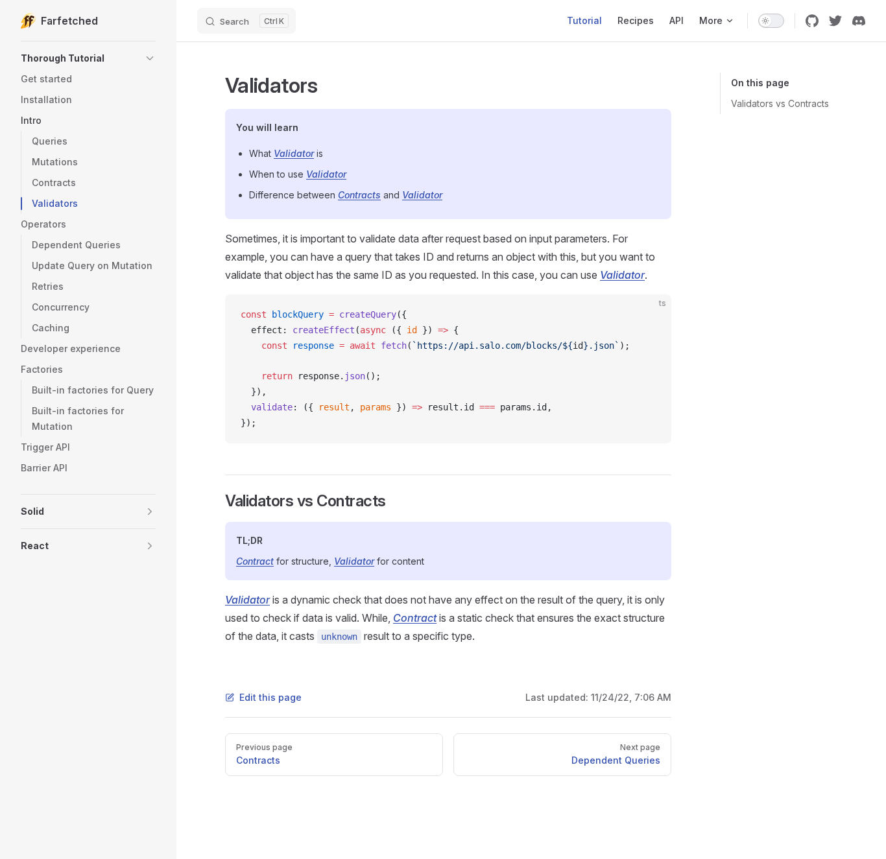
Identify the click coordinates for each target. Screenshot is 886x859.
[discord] (858, 20)
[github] (812, 20)
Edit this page (270, 697)
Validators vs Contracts (780, 103)
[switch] (771, 21)
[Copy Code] (651, 315)
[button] (88, 58)
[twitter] (835, 20)
